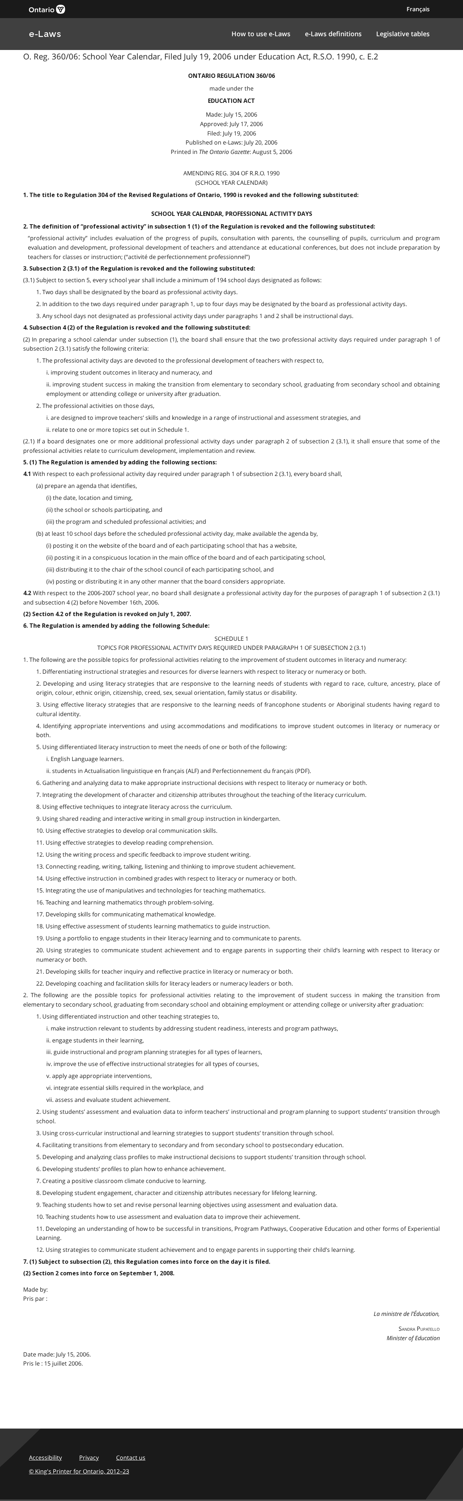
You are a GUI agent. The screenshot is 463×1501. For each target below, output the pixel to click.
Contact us (130, 1458)
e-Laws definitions (333, 33)
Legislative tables (403, 33)
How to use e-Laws (261, 33)
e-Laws (45, 34)
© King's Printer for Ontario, (79, 1471)
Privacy (89, 1458)
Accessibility (45, 1458)
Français (418, 9)
